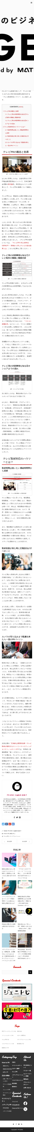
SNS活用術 (6, 1108)
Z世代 (19, 1031)
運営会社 (26, 1079)
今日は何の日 (15, 1105)
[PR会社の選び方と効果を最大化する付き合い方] (9, 915)
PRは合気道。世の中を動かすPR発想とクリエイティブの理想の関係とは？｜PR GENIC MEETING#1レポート (24, 954)
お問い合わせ (27, 1087)
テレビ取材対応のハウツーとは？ (14, 127)
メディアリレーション (14, 836)
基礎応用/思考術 (7, 1069)
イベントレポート (7, 1035)
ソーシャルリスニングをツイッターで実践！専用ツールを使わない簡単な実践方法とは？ (8, 900)
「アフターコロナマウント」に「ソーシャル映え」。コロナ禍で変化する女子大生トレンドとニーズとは (24, 873)
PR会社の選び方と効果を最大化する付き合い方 (8, 926)
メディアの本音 (7, 1111)
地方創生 (20, 1043)
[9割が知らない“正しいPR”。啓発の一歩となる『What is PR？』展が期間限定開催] (25, 915)
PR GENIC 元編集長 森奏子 (14, 831)
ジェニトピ (15, 1101)
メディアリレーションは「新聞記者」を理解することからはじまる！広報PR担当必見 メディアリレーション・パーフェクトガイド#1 (9, 955)
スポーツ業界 (21, 1035)
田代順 (10, 184)
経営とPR (5, 1072)
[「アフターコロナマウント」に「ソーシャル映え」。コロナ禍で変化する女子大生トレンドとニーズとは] (25, 860)
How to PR (6, 833)
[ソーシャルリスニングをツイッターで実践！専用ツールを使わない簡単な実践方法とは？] (9, 887)
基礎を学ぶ (12, 833)
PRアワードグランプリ (9, 1031)
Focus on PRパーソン (17, 1108)
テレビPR (6, 836)
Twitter (13, 1123)
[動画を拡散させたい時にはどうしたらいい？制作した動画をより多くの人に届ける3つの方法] (9, 860)
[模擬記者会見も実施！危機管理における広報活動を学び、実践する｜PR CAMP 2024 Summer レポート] (25, 887)
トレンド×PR (6, 1089)
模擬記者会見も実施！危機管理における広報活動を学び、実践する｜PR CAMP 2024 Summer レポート (24, 901)
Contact (18, 1123)
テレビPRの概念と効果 (11, 111)
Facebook (15, 1123)
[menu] (31, 2)
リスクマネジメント (8, 1043)
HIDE (21, 107)
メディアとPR (6, 1105)
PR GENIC (20, 1129)
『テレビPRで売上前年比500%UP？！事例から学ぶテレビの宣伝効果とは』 (16, 245)
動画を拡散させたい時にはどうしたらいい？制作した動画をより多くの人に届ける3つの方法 (9, 873)
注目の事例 (5, 1075)
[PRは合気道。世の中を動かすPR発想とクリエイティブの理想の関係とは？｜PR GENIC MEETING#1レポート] (25, 940)
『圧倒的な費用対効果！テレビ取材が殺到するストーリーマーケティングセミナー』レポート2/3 (17, 746)
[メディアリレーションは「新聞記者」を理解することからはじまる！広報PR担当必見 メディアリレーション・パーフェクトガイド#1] (9, 940)
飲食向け (5, 1048)
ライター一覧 (27, 1070)
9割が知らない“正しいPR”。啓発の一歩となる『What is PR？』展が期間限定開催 (25, 927)
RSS (21, 1123)
